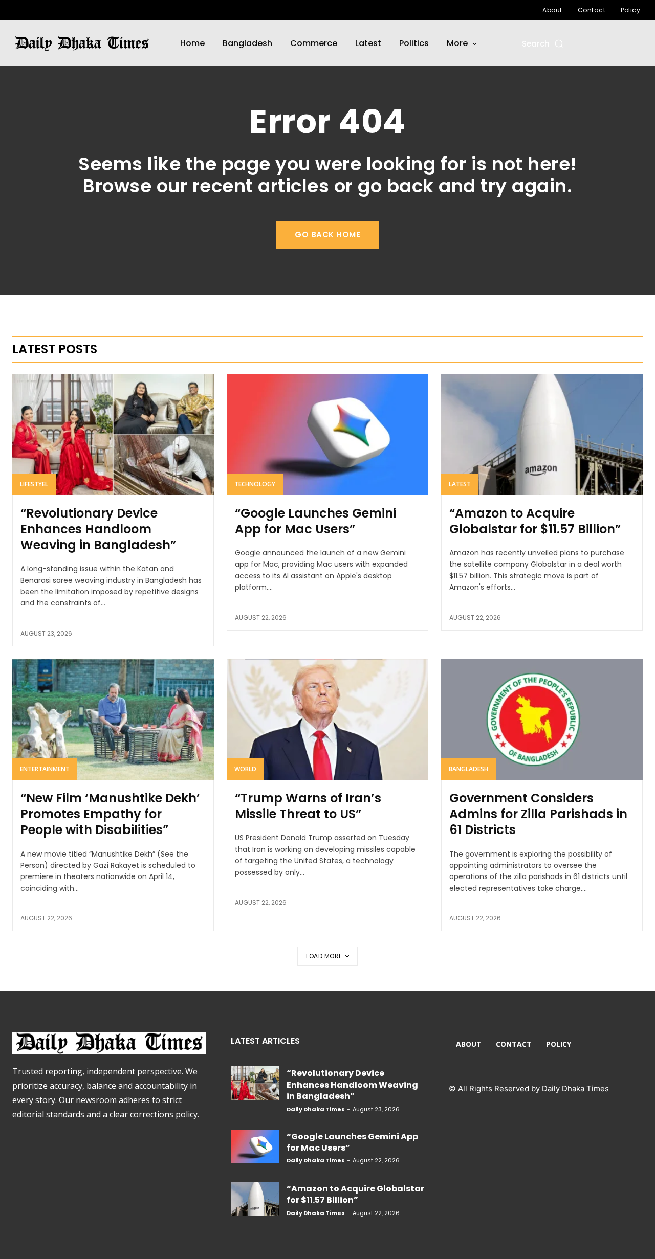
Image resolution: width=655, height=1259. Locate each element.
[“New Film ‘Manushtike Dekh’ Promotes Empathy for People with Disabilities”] (113, 719)
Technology (254, 484)
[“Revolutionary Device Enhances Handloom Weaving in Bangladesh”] (113, 434)
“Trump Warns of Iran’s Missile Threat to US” (308, 806)
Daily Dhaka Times (316, 1109)
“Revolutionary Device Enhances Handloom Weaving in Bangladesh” (98, 529)
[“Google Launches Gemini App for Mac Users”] (327, 434)
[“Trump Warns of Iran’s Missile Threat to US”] (327, 719)
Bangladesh (468, 769)
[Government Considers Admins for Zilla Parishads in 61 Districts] (542, 719)
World (245, 769)
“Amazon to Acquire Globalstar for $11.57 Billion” (535, 521)
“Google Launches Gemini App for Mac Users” (315, 521)
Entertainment (45, 769)
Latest (460, 484)
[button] (543, 44)
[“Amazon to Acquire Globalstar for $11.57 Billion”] (542, 434)
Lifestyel (34, 484)
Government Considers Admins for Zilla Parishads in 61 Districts (538, 814)
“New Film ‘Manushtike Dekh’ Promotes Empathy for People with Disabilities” (110, 814)
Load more (324, 956)
